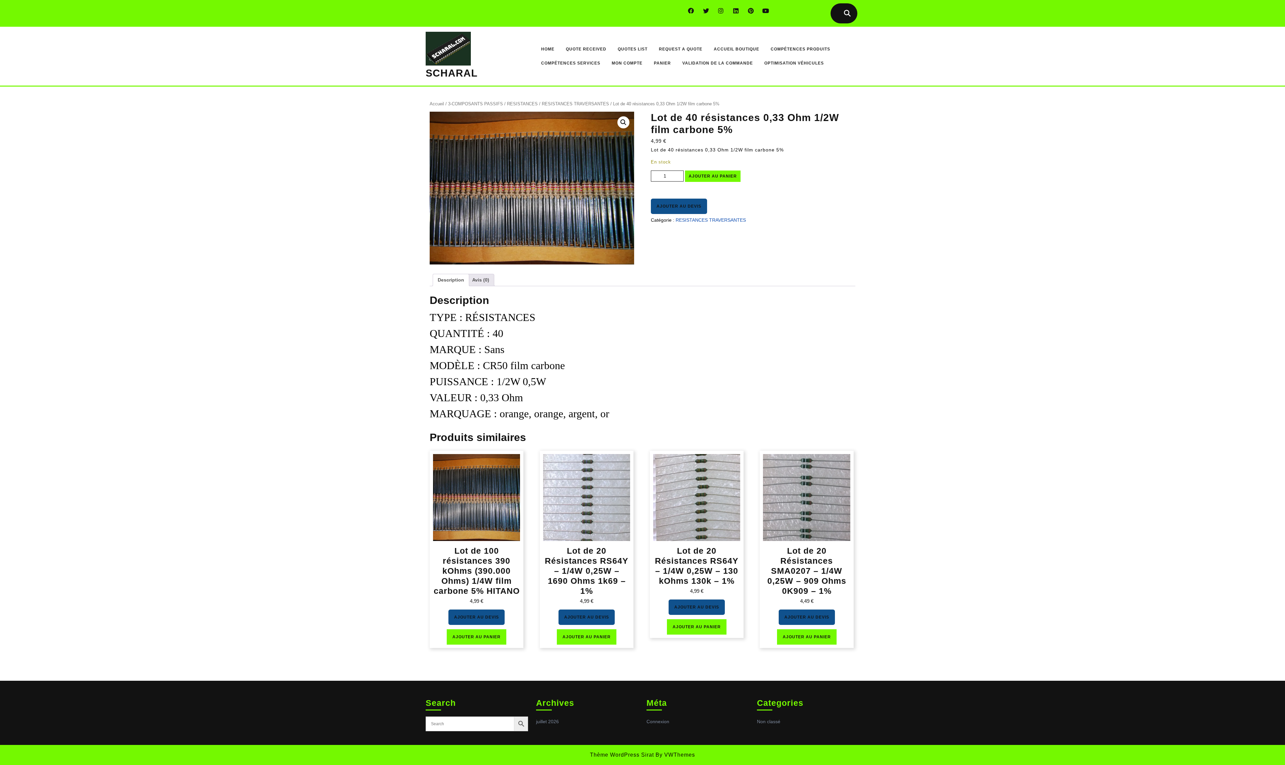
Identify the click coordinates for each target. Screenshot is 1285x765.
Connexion (658, 721)
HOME (547, 49)
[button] (623, 122)
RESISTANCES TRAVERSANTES (575, 103)
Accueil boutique (736, 49)
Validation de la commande (717, 63)
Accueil (437, 103)
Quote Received (586, 49)
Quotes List (633, 49)
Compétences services (570, 63)
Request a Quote (680, 49)
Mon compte (627, 63)
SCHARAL (452, 73)
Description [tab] (451, 280)
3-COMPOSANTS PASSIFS (475, 103)
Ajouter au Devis (679, 206)
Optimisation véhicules (794, 63)
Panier (662, 63)
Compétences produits (800, 49)
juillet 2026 (547, 721)
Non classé (768, 721)
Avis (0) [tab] (480, 280)
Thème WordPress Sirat (622, 755)
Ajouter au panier (713, 176)
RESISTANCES (522, 103)
